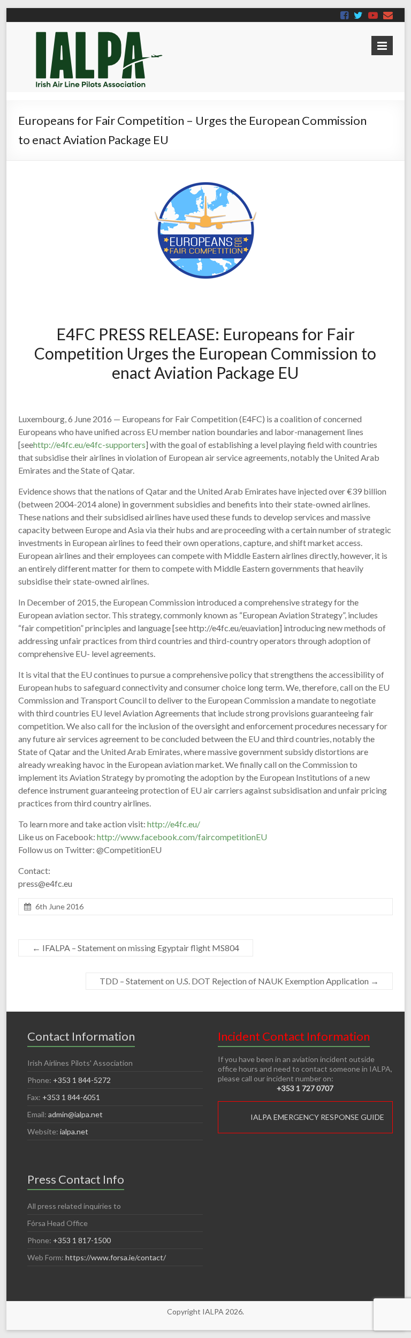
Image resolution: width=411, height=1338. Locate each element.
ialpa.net (74, 1131)
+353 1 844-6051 (71, 1097)
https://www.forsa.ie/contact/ (115, 1257)
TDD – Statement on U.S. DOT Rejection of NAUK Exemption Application (239, 981)
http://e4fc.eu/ (173, 824)
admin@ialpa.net (75, 1114)
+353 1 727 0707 (305, 1088)
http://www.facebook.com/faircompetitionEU (182, 837)
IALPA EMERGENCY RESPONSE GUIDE (317, 1117)
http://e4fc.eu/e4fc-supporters (89, 444)
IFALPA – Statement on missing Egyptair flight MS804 (135, 948)
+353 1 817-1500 (82, 1240)
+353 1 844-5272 (82, 1080)
